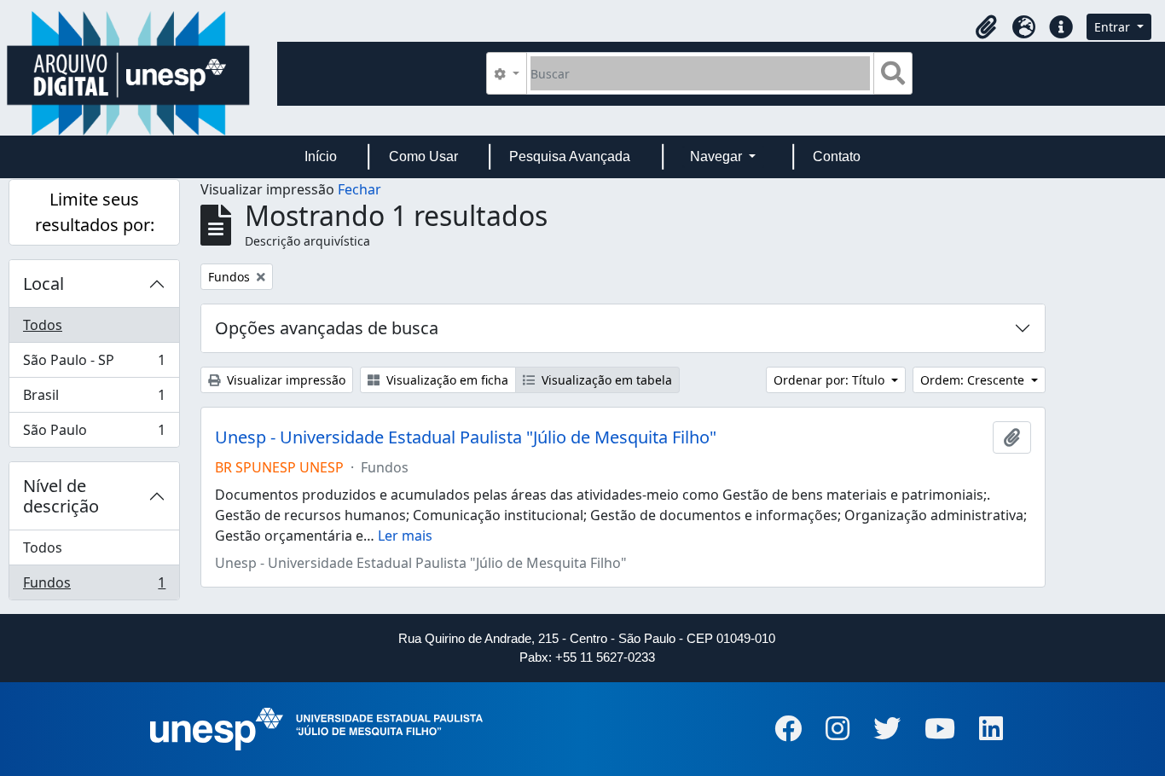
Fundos (93, 586)
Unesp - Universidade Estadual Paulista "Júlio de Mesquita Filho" (465, 437)
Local (43, 283)
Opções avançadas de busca (326, 327)
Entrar (1113, 27)
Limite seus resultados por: (94, 212)
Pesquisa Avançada (569, 156)
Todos (42, 325)
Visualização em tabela (605, 380)
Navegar (717, 156)
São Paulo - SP (93, 364)
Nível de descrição (61, 496)
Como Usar (423, 156)
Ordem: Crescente (974, 380)
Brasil (93, 399)
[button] (986, 27)
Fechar (359, 189)
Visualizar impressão (284, 380)
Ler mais (405, 535)
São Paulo (93, 433)
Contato (837, 156)
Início (320, 156)
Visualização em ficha (445, 380)
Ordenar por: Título (831, 380)
